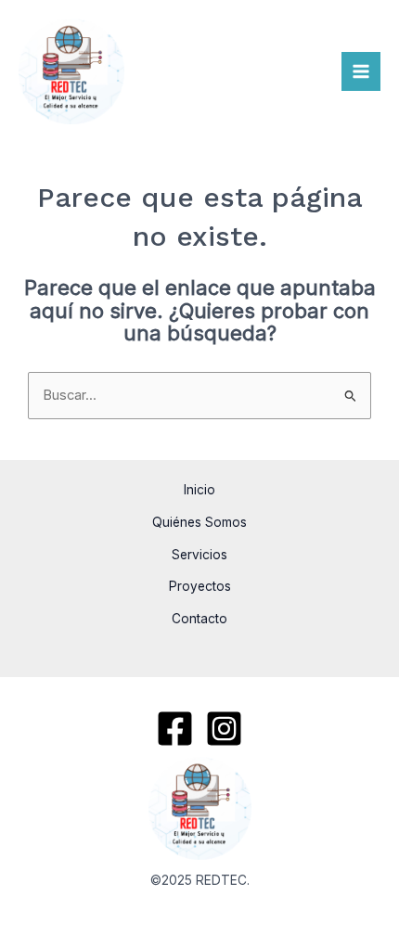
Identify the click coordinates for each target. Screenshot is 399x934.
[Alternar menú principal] (360, 71)
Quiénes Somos (199, 522)
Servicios (199, 554)
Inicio (199, 489)
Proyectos (200, 586)
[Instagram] (224, 729)
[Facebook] (175, 729)
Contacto (199, 618)
